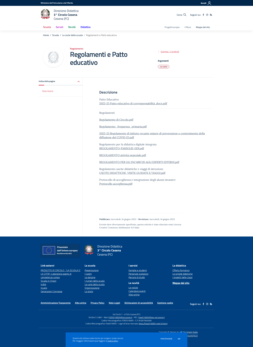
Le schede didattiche (182, 274)
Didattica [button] (85, 27)
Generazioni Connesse (51, 291)
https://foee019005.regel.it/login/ (153, 323)
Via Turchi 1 (117, 314)
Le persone (90, 277)
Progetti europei (172, 27)
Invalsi (44, 288)
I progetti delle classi (182, 277)
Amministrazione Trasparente (56, 303)
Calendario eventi (137, 291)
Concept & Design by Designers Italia (178, 332)
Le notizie (133, 287)
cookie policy (112, 340)
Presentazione (92, 270)
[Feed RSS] (211, 14)
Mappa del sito (203, 27)
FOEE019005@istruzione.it (120, 317)
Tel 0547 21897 (95, 317)
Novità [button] (72, 27)
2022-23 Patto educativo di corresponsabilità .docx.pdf (133, 103)
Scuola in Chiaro (48, 281)
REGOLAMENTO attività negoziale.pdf (122, 155)
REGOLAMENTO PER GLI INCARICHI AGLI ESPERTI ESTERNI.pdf (139, 162)
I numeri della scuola (95, 281)
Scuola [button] (47, 27)
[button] (61, 81)
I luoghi (88, 274)
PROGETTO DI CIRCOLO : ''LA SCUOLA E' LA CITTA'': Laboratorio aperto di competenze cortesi (61, 274)
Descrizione (47, 91)
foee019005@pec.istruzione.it (151, 317)
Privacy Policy (97, 303)
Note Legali (114, 303)
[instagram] (207, 14)
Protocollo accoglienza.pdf (115, 183)
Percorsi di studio (137, 277)
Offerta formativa (180, 270)
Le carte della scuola (72, 35)
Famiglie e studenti (138, 270)
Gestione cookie (165, 303)
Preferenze (166, 339)
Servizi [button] (59, 27)
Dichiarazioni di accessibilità (138, 303)
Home (46, 35)
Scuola (55, 35)
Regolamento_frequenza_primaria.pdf (123, 126)
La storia (89, 291)
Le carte (163, 66)
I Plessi (187, 27)
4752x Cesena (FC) (132, 314)
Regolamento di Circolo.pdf (116, 119)
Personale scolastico (138, 274)
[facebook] (203, 14)
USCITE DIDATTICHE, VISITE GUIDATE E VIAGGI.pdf (132, 173)
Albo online (134, 294)
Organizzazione (92, 288)
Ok (179, 339)
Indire (43, 284)
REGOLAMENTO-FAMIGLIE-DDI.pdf (121, 148)
